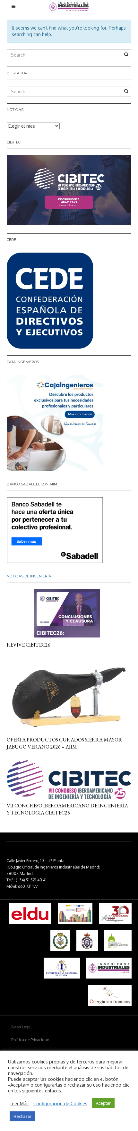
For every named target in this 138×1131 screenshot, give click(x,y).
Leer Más (19, 1103)
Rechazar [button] (22, 1116)
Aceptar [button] (103, 1103)
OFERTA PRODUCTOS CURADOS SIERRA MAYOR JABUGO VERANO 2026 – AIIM (64, 743)
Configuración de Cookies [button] (60, 1103)
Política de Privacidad (30, 1039)
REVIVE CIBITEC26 (28, 644)
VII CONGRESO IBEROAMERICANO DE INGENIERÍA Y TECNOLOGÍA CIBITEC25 (67, 809)
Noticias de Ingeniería (29, 576)
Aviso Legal (21, 1027)
